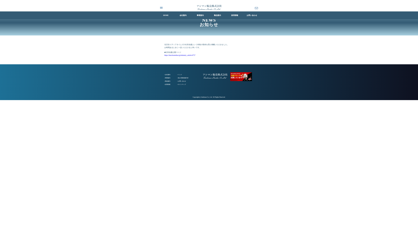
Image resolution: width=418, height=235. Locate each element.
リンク (180, 74)
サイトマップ (182, 84)
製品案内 (217, 15)
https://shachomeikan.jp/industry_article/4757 (179, 55)
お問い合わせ (252, 15)
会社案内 (183, 15)
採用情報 (234, 15)
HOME (166, 15)
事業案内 (200, 15)
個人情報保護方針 (183, 78)
